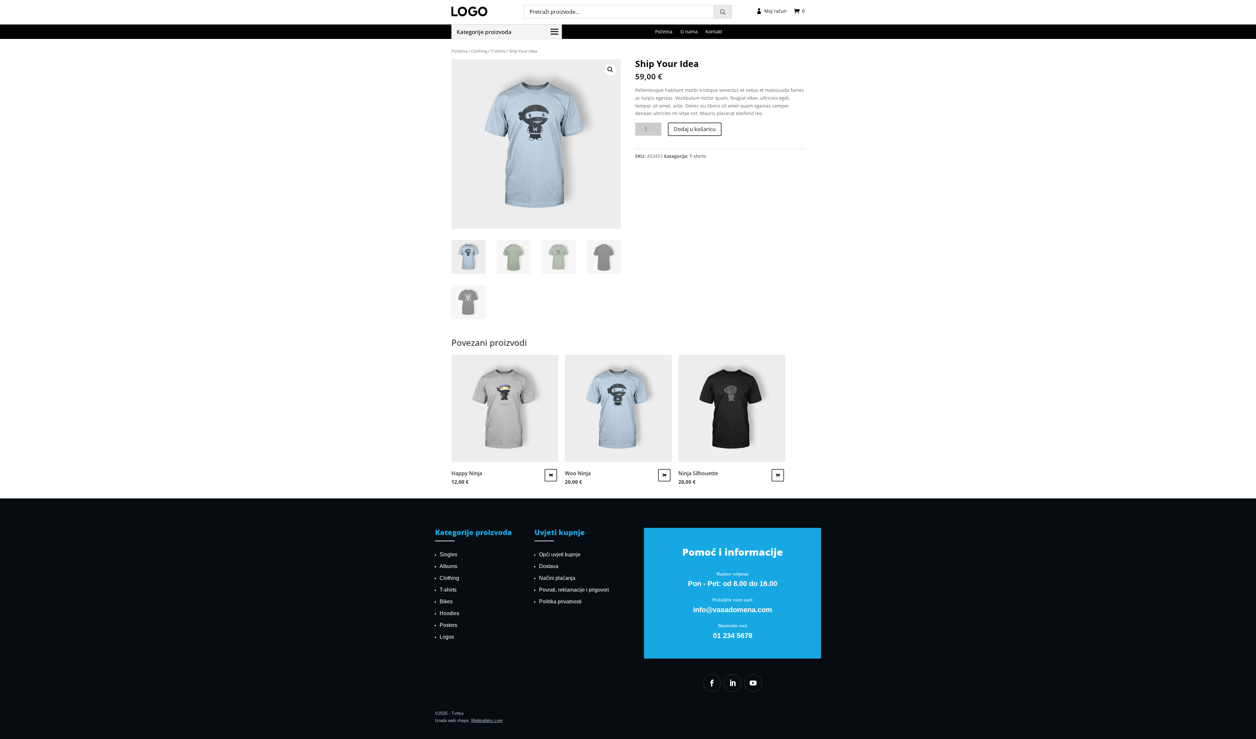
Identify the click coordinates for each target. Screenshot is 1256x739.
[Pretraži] (722, 11)
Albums (448, 566)
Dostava (548, 566)
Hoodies (449, 613)
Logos (447, 637)
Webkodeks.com (487, 720)
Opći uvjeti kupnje (560, 554)
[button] (610, 70)
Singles (448, 554)
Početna (459, 51)
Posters (448, 625)
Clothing (479, 51)
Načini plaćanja (557, 578)
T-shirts (498, 51)
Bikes (446, 601)
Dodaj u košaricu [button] (551, 475)
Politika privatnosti (560, 601)
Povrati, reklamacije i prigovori (574, 590)
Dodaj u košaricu (695, 129)
